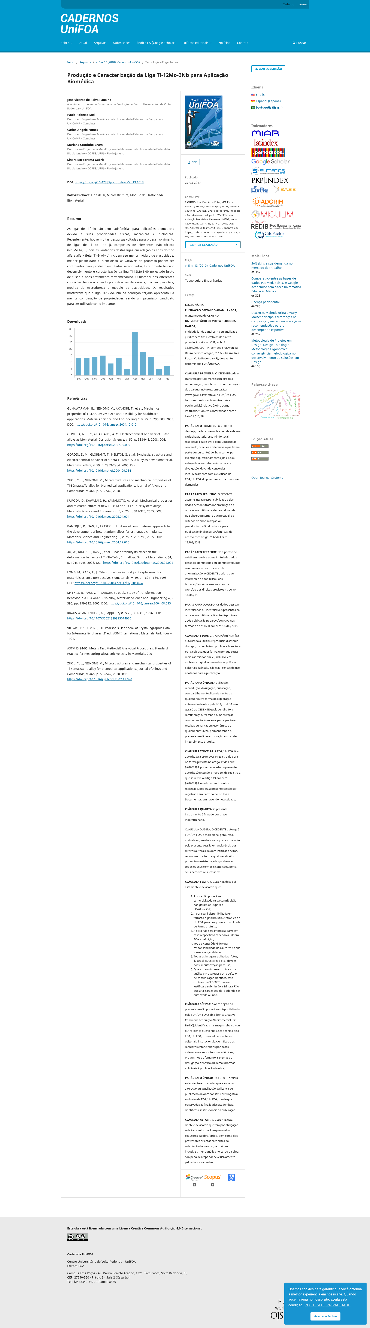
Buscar (300, 43)
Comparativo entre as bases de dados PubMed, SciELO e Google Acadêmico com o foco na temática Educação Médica (276, 284)
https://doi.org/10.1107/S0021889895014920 (99, 618)
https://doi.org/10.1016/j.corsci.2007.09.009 (98, 445)
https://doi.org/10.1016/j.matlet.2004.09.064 (99, 470)
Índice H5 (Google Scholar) (156, 43)
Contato (242, 43)
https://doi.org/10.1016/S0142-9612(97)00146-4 (109, 583)
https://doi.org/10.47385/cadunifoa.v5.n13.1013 (109, 182)
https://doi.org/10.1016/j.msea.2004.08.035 (140, 603)
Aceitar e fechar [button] (325, 1316)
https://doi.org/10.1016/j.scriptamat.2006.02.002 (138, 563)
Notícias (224, 43)
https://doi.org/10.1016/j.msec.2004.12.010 (98, 542)
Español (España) (268, 101)
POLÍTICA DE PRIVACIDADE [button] (327, 1305)
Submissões (121, 43)
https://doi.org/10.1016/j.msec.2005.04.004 (98, 516)
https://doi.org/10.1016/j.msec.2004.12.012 (106, 424)
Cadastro (288, 4)
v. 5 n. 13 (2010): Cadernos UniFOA (118, 62)
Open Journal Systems (267, 478)
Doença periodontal (265, 302)
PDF (194, 162)
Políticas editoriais (195, 43)
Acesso (303, 4)
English (261, 95)
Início (70, 62)
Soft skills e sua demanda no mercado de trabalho (271, 265)
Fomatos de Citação (203, 245)
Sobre (65, 43)
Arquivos (100, 43)
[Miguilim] (272, 217)
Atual (83, 43)
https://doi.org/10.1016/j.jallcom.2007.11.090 (99, 679)
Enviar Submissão (268, 69)
